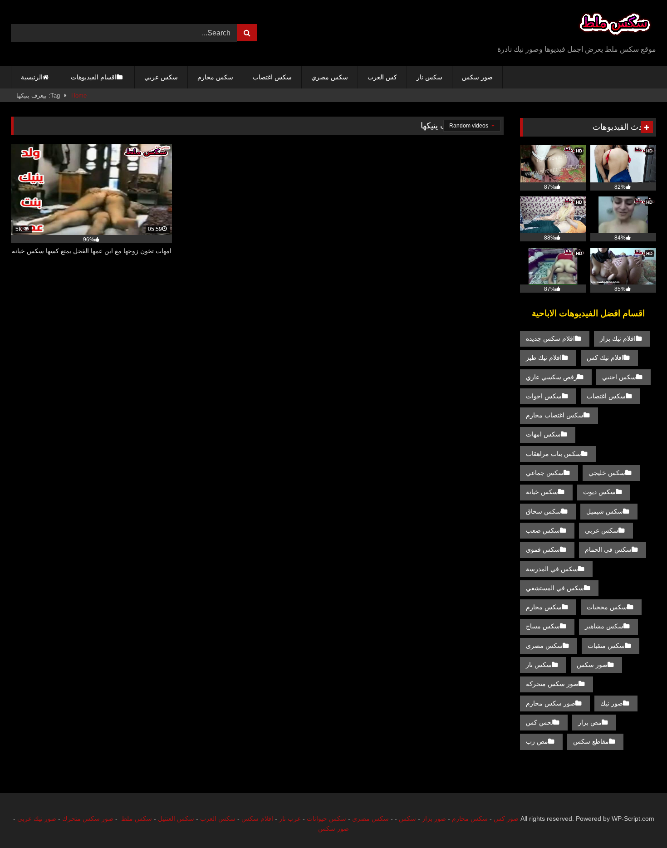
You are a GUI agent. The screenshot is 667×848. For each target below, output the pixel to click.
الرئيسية (32, 77)
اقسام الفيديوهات (94, 77)
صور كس (506, 818)
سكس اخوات (544, 396)
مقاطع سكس (591, 741)
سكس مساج (543, 626)
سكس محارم (215, 77)
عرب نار (290, 818)
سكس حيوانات (326, 818)
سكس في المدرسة (552, 569)
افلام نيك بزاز (618, 338)
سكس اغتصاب (272, 77)
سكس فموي (543, 549)
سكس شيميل (604, 511)
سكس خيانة (542, 491)
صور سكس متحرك (87, 818)
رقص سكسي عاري (551, 377)
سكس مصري (329, 77)
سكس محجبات (607, 607)
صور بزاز (434, 818)
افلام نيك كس (605, 357)
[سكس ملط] (615, 25)
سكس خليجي (607, 472)
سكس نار (429, 77)
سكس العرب (217, 818)
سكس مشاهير (604, 626)
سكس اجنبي (619, 377)
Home (79, 95)
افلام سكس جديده (550, 338)
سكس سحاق (543, 511)
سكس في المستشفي (555, 588)
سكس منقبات (606, 645)
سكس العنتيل (176, 818)
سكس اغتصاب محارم (555, 415)
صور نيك (611, 703)
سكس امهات (543, 434)
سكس (407, 818)
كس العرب (382, 77)
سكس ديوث (599, 491)
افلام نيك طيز (544, 357)
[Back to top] (639, 821)
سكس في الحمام (608, 549)
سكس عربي (161, 77)
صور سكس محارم (550, 703)
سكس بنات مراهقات (553, 453)
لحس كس (539, 722)
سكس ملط (136, 818)
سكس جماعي (545, 472)
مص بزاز (590, 722)
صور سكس (477, 77)
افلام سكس (257, 818)
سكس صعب (543, 530)
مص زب (537, 741)
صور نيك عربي (36, 818)
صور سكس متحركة (552, 683)
